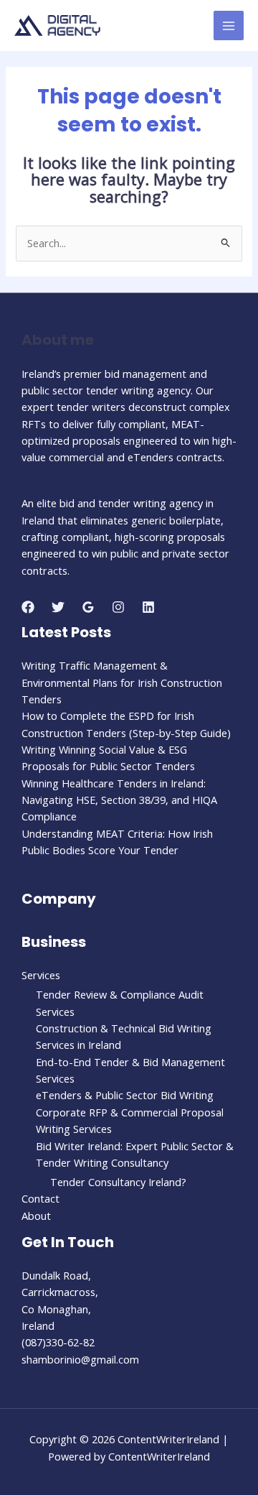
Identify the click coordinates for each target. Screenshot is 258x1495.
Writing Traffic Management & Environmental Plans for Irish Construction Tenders (122, 682)
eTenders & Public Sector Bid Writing (125, 1095)
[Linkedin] (148, 607)
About (36, 1215)
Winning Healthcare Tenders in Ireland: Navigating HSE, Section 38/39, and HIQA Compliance (119, 800)
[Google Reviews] (88, 607)
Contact (40, 1198)
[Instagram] (118, 607)
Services (41, 975)
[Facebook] (28, 607)
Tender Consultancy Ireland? (118, 1182)
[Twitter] (58, 607)
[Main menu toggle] (229, 26)
